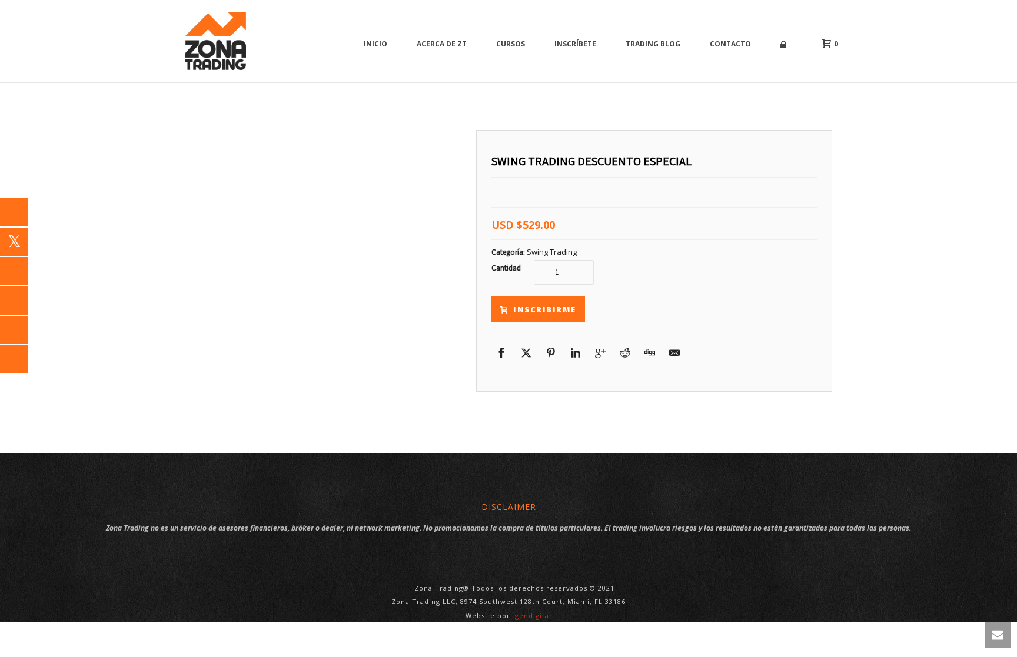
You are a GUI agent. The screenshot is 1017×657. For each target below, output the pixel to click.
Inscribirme (544, 309)
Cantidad (506, 268)
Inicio (375, 44)
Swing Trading (552, 251)
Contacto (730, 44)
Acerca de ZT (442, 44)
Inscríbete (575, 44)
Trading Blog (653, 44)
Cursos (510, 44)
